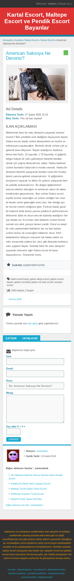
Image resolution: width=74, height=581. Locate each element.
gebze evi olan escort (42, 282)
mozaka (12, 569)
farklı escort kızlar (20, 279)
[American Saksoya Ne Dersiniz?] (37, 101)
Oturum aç (64, 3)
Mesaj (9, 392)
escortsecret (39, 569)
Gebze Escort (47, 40)
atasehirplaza (24, 569)
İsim (8, 356)
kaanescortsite (28, 577)
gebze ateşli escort (39, 279)
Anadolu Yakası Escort (26, 40)
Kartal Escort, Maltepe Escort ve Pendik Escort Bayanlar (37, 21)
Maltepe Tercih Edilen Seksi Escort (28, 489)
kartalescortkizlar (17, 573)
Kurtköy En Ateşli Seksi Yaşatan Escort (30, 483)
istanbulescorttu (56, 573)
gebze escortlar (22, 282)
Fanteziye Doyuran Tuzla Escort (27, 494)
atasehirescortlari (56, 569)
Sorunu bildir (15, 299)
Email (9, 368)
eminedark (42, 451)
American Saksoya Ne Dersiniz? (28, 56)
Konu (9, 380)
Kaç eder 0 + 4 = (15, 426)
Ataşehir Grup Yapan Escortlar (26, 499)
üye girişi (33, 323)
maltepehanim (45, 577)
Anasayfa (8, 40)
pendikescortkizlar (37, 573)
